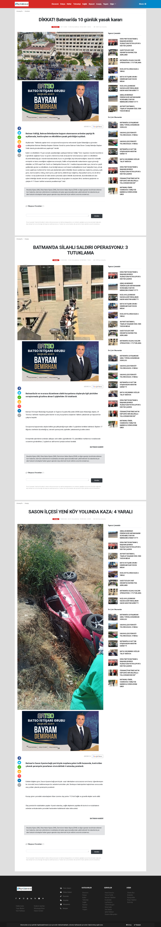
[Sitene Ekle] (43, 898)
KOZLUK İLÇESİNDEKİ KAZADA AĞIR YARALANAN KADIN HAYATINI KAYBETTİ (129, 88)
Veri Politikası (20, 911)
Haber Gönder (38, 911)
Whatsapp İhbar (39, 908)
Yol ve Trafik (109, 895)
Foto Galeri (67, 888)
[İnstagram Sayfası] (24, 898)
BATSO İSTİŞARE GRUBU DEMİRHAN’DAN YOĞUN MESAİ (128, 79)
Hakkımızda (20, 906)
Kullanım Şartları (39, 906)
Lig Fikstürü (108, 902)
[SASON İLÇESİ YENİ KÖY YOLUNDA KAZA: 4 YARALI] (60, 617)
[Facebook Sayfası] (17, 898)
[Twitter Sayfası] (20, 898)
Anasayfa (20, 11)
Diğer (112, 4)
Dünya (62, 4)
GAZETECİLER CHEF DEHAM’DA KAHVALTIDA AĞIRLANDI (128, 52)
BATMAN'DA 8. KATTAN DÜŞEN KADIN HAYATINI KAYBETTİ (128, 151)
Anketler (130, 895)
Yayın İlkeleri (20, 908)
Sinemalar (108, 907)
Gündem (27, 11)
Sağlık (84, 4)
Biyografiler (131, 897)
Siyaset (92, 4)
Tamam (138, 925)
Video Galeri (67, 892)
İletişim (65, 908)
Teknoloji (76, 4)
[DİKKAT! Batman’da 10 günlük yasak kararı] (60, 56)
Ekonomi (55, 4)
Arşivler (66, 900)
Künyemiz (66, 904)
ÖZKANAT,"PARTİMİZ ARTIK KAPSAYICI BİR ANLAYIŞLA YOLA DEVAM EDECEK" (129, 181)
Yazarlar (66, 896)
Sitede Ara (130, 893)
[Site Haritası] (40, 898)
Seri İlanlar (108, 909)
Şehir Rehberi (109, 912)
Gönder (96, 216)
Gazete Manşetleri (111, 914)
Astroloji (130, 902)
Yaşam (105, 4)
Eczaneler (108, 900)
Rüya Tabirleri (131, 900)
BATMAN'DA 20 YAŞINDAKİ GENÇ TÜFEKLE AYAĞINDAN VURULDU (129, 125)
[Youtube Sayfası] (28, 898)
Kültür (69, 4)
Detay (129, 925)
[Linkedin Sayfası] (32, 898)
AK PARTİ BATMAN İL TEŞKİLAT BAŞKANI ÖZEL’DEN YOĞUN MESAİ (130, 108)
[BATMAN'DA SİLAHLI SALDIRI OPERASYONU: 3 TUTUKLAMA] (60, 302)
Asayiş (98, 4)
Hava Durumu (109, 893)
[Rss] (36, 898)
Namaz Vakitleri (110, 897)
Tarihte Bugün (109, 905)
